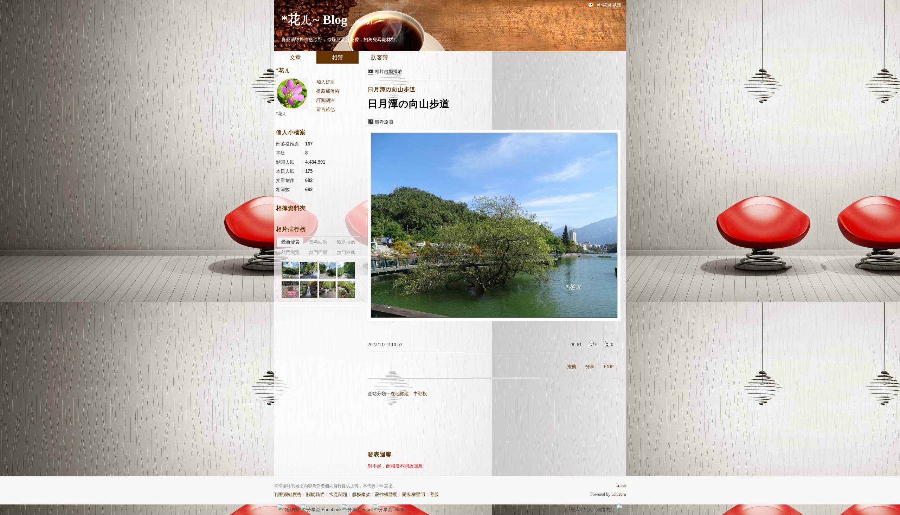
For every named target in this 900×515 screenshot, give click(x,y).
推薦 (571, 366)
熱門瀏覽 (290, 252)
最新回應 (318, 242)
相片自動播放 (388, 71)
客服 (434, 494)
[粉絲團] (280, 507)
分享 (589, 366)
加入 (587, 509)
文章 (295, 57)
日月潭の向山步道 (392, 89)
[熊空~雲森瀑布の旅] (290, 270)
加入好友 (325, 82)
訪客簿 (379, 57)
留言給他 (325, 109)
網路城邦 (605, 509)
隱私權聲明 (413, 494)
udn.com (618, 494)
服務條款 (361, 494)
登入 (575, 509)
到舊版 (363, 22)
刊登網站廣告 (288, 494)
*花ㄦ (281, 113)
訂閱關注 (325, 100)
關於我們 (315, 494)
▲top (621, 485)
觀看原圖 (384, 122)
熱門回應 (318, 252)
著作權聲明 (386, 494)
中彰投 (420, 393)
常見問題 (338, 494)
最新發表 (290, 242)
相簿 (337, 57)
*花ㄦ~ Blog (314, 20)
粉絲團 (292, 509)
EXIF (608, 366)
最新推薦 (346, 242)
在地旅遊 (400, 393)
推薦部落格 (327, 91)
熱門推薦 (346, 252)
